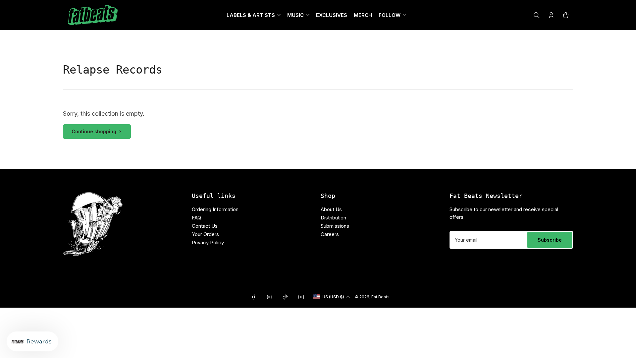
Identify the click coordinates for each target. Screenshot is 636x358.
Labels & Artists (251, 15)
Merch (363, 15)
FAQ (196, 217)
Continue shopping (94, 131)
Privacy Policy (208, 242)
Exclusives (331, 15)
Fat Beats (380, 296)
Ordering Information (215, 209)
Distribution (333, 217)
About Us (331, 209)
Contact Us (205, 226)
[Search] (536, 15)
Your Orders (205, 234)
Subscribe (550, 240)
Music (295, 15)
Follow (389, 15)
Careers (330, 234)
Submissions (335, 226)
